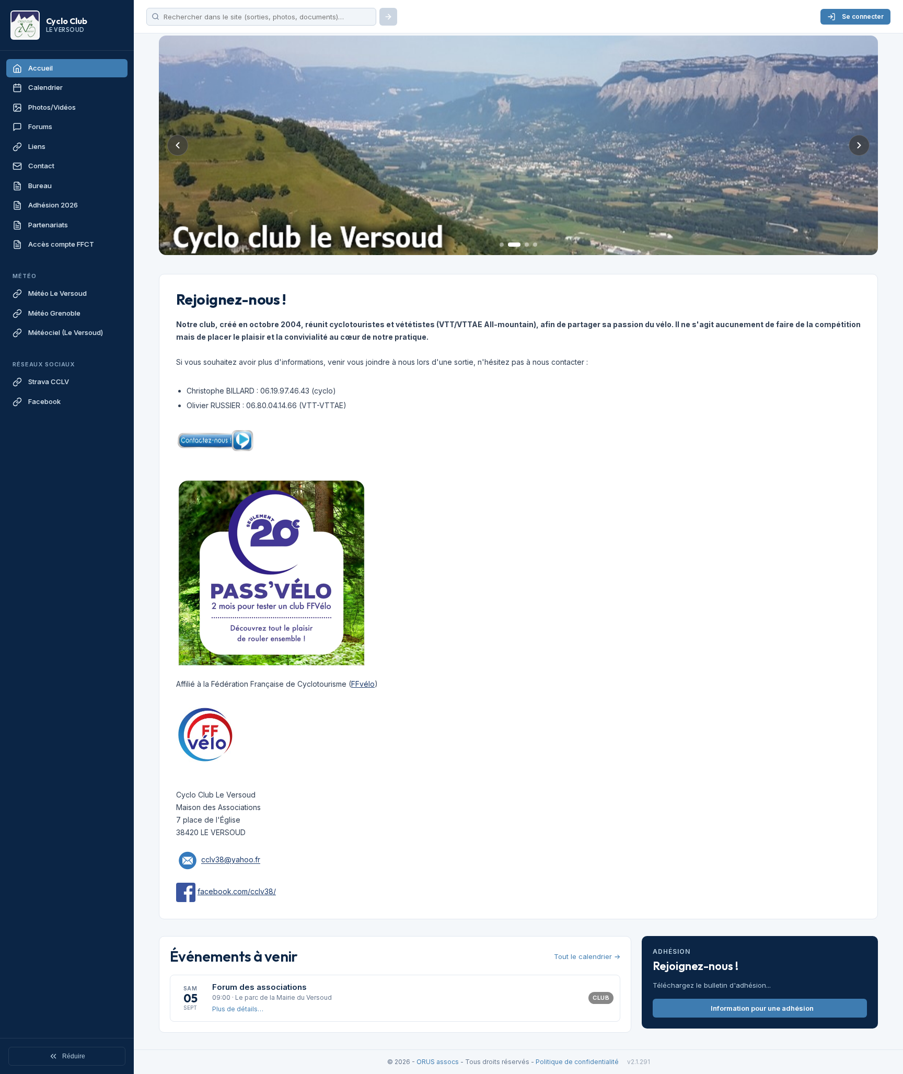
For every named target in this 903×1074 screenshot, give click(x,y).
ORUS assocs (437, 1062)
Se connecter (863, 16)
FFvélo (363, 683)
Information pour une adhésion (762, 1008)
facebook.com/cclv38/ (237, 891)
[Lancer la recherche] (388, 17)
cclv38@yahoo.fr (230, 860)
